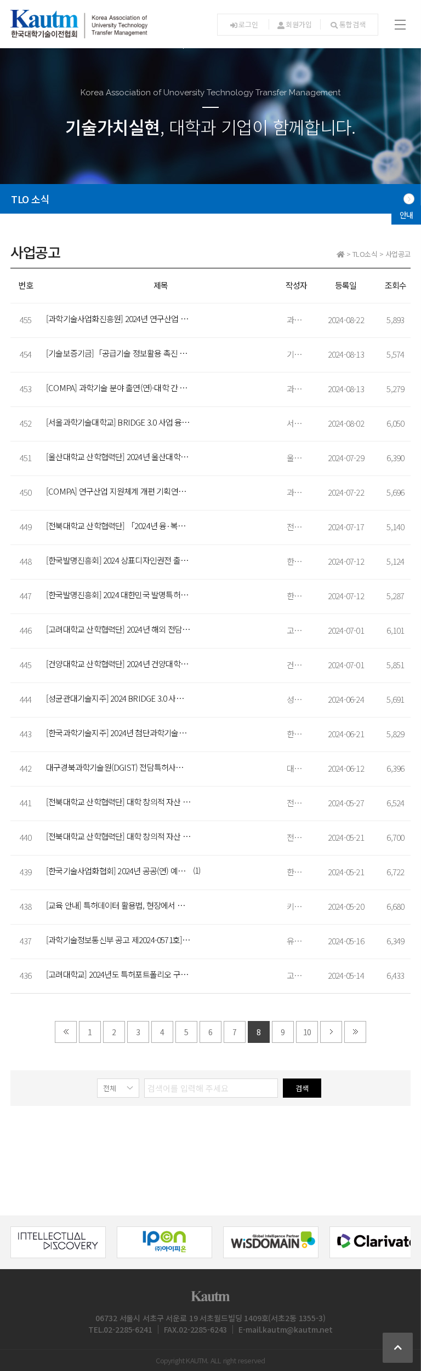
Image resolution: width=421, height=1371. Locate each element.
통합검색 (352, 24)
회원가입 (298, 24)
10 (307, 1031)
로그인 (248, 24)
